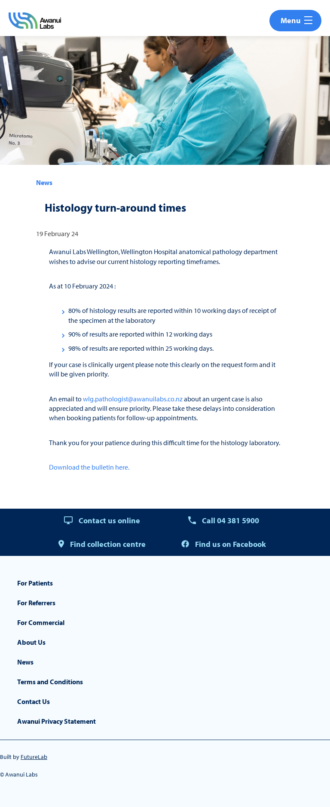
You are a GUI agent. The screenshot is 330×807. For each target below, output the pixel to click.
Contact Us (33, 701)
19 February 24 (57, 233)
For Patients (35, 583)
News (44, 182)
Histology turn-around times (115, 207)
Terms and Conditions (50, 681)
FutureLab (34, 757)
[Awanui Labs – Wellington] (35, 20)
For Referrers (36, 602)
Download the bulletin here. (89, 467)
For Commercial (40, 622)
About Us (31, 642)
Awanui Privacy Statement (56, 721)
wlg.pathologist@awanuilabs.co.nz (133, 398)
